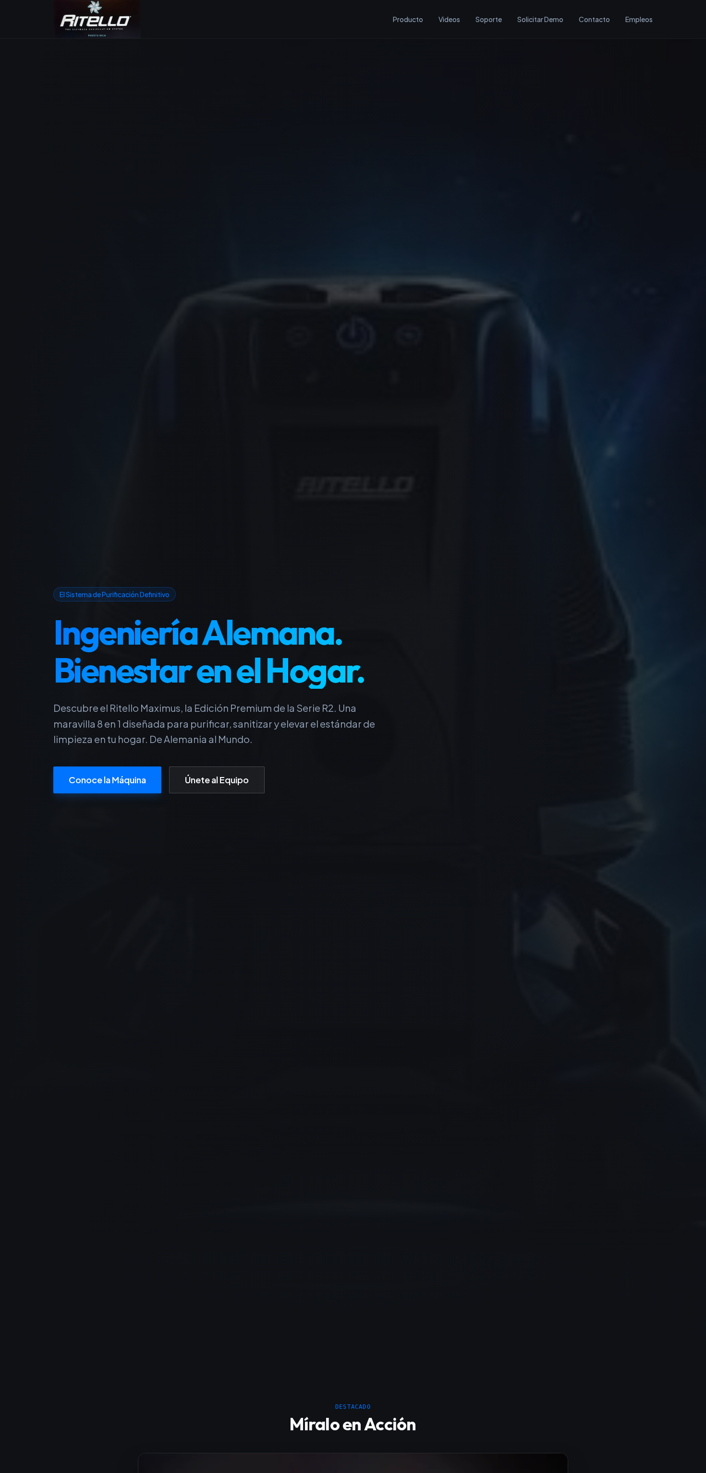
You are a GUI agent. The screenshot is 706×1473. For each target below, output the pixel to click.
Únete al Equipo (217, 779)
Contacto (594, 19)
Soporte (488, 19)
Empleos (639, 19)
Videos (449, 19)
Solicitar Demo (540, 19)
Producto (408, 19)
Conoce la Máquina (107, 779)
